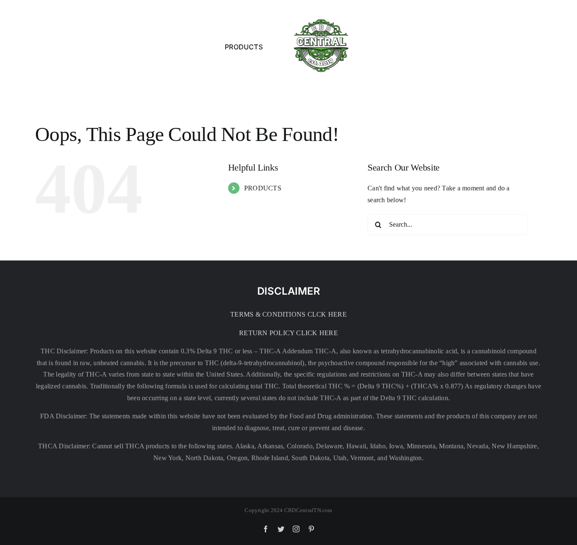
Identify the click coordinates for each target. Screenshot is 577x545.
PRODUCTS (262, 188)
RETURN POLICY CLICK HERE (288, 332)
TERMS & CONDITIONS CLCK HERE (288, 314)
